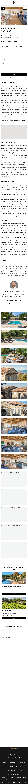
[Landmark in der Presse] (14, 633)
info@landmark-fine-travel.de (11, 779)
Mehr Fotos (25, 8)
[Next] (25, 16)
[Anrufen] (3, 781)
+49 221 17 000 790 (15, 77)
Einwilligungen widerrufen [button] (14, 774)
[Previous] (2, 16)
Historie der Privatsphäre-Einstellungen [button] (14, 770)
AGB (18, 762)
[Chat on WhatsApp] (8, 781)
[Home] (14, 781)
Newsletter (22, 762)
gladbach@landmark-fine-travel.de (14, 304)
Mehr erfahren (14, 593)
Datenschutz (12, 762)
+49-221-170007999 (15, 303)
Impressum (5, 762)
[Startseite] (14, 2)
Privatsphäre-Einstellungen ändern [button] (14, 766)
